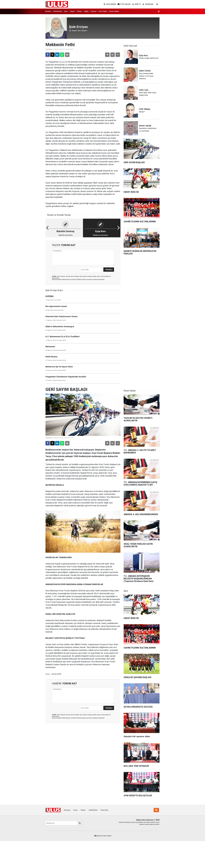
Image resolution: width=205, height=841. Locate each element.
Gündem (48, 11)
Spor (66, 11)
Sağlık (86, 11)
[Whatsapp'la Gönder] (62, 55)
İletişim (83, 810)
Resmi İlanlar (114, 11)
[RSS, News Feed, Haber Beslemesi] (156, 810)
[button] (107, 55)
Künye (75, 810)
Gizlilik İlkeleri (93, 810)
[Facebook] (47, 55)
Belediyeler (57, 11)
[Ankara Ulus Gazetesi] (56, 4)
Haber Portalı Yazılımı (104, 836)
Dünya (79, 11)
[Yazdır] (67, 55)
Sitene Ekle (104, 810)
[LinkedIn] (57, 55)
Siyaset (93, 11)
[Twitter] (52, 55)
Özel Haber (103, 11)
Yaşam (72, 11)
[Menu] (158, 11)
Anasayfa (67, 810)
